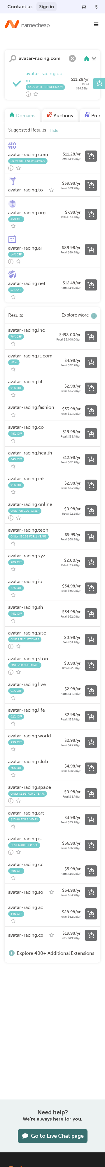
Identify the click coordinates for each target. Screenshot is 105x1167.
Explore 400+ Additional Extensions (55, 953)
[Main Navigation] (96, 24)
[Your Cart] (83, 6)
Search (12, 58)
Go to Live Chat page (57, 1136)
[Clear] (72, 58)
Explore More (75, 315)
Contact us (20, 6)
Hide (54, 130)
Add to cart (99, 83)
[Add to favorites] (35, 94)
